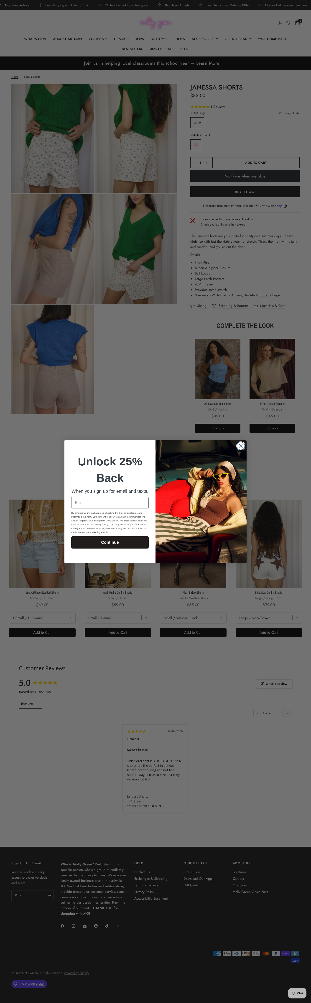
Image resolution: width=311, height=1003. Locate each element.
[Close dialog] (241, 446)
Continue (110, 542)
